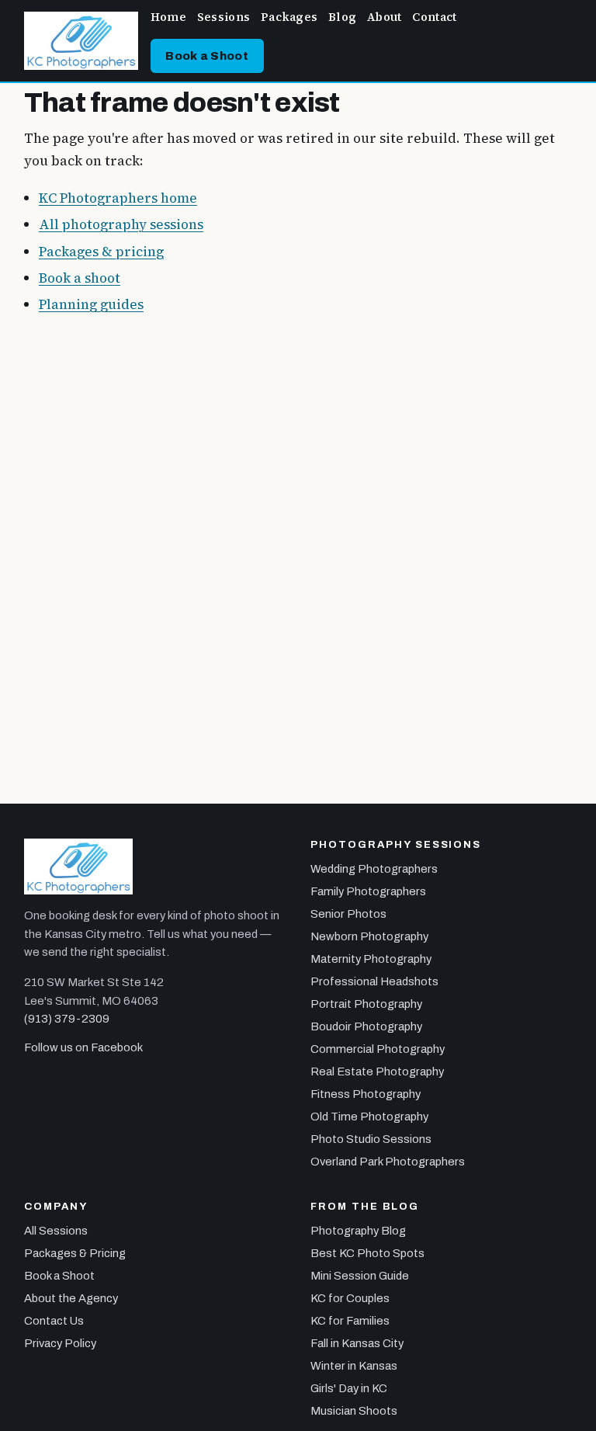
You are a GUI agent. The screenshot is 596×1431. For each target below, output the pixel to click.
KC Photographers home (118, 198)
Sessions (223, 17)
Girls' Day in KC (348, 1388)
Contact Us (54, 1321)
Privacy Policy (60, 1343)
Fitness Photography (365, 1094)
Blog (342, 17)
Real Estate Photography (377, 1071)
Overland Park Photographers (387, 1161)
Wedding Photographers (374, 869)
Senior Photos (348, 914)
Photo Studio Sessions (370, 1139)
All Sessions (56, 1230)
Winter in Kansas (353, 1366)
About (384, 17)
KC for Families (350, 1321)
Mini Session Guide (359, 1275)
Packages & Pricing (75, 1253)
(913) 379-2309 (66, 1018)
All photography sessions (121, 224)
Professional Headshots (374, 981)
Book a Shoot (206, 56)
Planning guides (91, 304)
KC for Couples (350, 1298)
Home (168, 17)
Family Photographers (368, 891)
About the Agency (71, 1298)
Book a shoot (79, 278)
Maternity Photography (370, 959)
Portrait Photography (366, 1004)
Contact (434, 17)
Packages (289, 17)
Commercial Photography (377, 1049)
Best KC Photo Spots (367, 1253)
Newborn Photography (369, 936)
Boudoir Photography (366, 1026)
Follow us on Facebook (83, 1047)
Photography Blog (358, 1230)
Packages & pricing (101, 251)
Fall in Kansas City (357, 1343)
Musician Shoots (353, 1411)
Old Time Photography (369, 1116)
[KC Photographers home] (81, 41)
